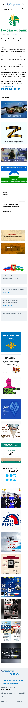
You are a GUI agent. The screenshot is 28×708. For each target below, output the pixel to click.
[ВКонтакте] (2, 90)
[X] (10, 90)
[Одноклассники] (6, 90)
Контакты (3, 678)
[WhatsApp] (14, 90)
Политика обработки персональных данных (12, 680)
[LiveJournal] (19, 90)
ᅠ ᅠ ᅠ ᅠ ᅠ (23, 678)
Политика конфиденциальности (9, 683)
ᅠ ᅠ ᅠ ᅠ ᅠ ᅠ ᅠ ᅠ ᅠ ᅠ (7, 679)
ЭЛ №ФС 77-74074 (5, 689)
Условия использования (13, 678)
